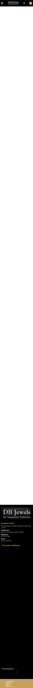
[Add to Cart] (5, 444)
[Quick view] (13, 444)
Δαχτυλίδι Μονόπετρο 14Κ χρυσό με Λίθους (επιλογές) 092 (16, 581)
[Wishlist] (9, 444)
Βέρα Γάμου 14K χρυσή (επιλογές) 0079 (15, 621)
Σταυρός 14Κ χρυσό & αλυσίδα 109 (15, 660)
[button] (16, 672)
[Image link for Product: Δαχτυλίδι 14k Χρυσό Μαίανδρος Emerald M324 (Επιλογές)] (16, 562)
